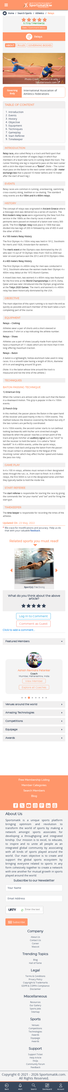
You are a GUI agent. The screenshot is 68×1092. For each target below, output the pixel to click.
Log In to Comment (33, 616)
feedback (35, 530)
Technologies (35, 1031)
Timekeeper (16, 139)
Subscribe (18, 922)
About (10, 45)
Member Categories (34, 785)
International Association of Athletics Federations (40, 92)
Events (13, 115)
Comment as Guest (33, 623)
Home (11, 13)
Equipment (15, 125)
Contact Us (35, 940)
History (13, 118)
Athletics (39, 13)
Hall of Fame (35, 963)
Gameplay (15, 132)
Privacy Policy (35, 979)
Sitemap (35, 1011)
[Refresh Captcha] (22, 910)
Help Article (35, 1057)
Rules (21, 45)
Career (35, 943)
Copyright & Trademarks (35, 982)
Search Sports (25, 13)
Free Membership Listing (34, 779)
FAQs (35, 1060)
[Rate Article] (44, 606)
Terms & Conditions (35, 976)
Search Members (34, 790)
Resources (35, 1002)
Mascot (35, 946)
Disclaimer (35, 989)
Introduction (16, 112)
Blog (34, 796)
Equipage (35, 1038)
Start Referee (16, 136)
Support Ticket (35, 1054)
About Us (35, 937)
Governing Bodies (39, 45)
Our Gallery (35, 1005)
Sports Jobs (35, 1008)
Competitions (35, 1028)
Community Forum (35, 1064)
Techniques (16, 129)
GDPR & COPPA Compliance (35, 985)
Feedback (35, 1067)
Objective (14, 122)
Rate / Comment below (34, 28)
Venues (35, 1025)
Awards (35, 1034)
